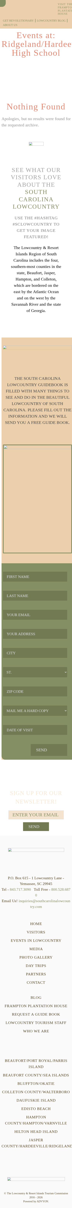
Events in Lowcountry (36, 940)
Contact (36, 982)
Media (36, 949)
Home (36, 924)
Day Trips (36, 966)
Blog (36, 997)
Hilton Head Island (36, 1131)
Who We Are (36, 1031)
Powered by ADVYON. (36, 1201)
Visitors (36, 932)
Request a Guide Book (36, 1014)
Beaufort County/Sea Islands (36, 1075)
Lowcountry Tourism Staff (36, 1023)
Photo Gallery (36, 957)
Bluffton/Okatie (36, 1083)
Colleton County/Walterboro (36, 1092)
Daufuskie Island (36, 1100)
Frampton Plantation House (36, 1006)
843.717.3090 (20, 889)
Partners (36, 974)
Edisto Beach (36, 1109)
